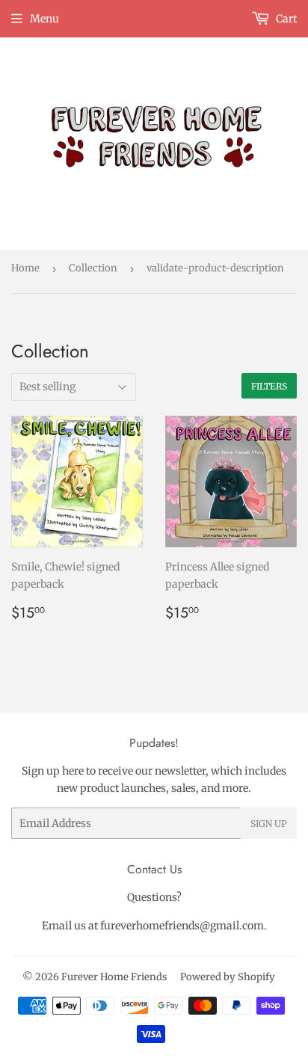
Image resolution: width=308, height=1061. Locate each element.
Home (25, 268)
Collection (93, 268)
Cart (285, 18)
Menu (44, 18)
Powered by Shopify (227, 977)
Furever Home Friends (114, 977)
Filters (269, 386)
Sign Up (268, 823)
